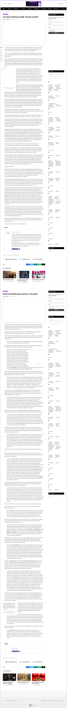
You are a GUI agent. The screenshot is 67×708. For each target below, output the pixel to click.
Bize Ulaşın (61, 700)
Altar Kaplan (57, 86)
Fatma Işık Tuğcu (51, 128)
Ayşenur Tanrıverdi (6, 19)
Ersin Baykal (50, 117)
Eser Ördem (50, 367)
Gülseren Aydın (57, 136)
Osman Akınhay (51, 180)
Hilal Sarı (57, 143)
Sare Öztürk (57, 203)
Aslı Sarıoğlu (50, 330)
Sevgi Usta (56, 197)
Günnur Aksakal (51, 137)
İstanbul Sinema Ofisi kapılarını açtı (23, 682)
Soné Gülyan (50, 196)
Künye (54, 700)
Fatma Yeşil (57, 130)
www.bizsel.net (14, 700)
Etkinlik (49, 8)
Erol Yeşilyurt (58, 119)
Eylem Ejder (57, 117)
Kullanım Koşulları (49, 700)
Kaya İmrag (58, 155)
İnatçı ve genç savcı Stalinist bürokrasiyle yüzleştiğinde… (8, 683)
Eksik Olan (5, 255)
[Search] (63, 9)
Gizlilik (57, 700)
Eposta (49, 27)
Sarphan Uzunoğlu (51, 445)
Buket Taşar (57, 341)
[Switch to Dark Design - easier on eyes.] (62, 8)
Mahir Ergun (58, 164)
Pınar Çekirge (50, 185)
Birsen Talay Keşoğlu (51, 98)
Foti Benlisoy (50, 130)
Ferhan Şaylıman (51, 129)
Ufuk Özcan (57, 217)
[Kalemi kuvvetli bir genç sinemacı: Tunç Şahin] (24, 310)
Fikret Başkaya (50, 127)
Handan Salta (50, 142)
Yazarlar (44, 8)
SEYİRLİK (29, 8)
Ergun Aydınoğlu (51, 119)
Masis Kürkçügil (51, 164)
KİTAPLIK (23, 8)
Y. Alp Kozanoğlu (15, 255)
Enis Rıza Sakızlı (58, 366)
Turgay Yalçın (50, 210)
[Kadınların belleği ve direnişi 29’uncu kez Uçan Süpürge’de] (38, 677)
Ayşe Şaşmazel (50, 87)
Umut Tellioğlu (50, 217)
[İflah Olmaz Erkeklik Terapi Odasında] (38, 274)
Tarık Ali (56, 457)
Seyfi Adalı (50, 197)
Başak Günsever (51, 342)
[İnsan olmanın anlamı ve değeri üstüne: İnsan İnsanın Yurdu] (24, 274)
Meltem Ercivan (50, 163)
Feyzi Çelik (58, 129)
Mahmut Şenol (57, 160)
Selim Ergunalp (50, 446)
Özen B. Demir (50, 178)
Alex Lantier (58, 87)
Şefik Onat (50, 244)
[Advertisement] (56, 52)
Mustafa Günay (25, 282)
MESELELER (16, 8)
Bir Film (4, 657)
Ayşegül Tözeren (51, 88)
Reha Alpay (57, 191)
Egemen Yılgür (50, 118)
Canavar (8, 657)
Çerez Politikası (43, 700)
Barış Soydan (50, 341)
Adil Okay (49, 89)
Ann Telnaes (57, 90)
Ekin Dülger (57, 118)
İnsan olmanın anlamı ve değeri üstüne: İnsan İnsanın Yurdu (22, 280)
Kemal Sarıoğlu (50, 155)
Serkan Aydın (57, 196)
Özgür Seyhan (58, 178)
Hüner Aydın (57, 142)
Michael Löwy (50, 166)
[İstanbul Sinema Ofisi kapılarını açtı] (24, 677)
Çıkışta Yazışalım (51, 106)
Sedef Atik (50, 204)
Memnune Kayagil (58, 165)
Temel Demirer (57, 210)
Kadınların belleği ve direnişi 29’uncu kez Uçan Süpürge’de (38, 683)
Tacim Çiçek (50, 209)
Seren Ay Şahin (58, 202)
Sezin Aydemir (58, 446)
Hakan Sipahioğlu (51, 144)
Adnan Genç (50, 86)
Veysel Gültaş (50, 222)
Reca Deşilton (50, 191)
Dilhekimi (49, 112)
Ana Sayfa (10, 8)
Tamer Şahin (50, 457)
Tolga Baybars (57, 209)
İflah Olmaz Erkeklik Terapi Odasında (38, 279)
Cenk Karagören (58, 105)
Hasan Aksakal (50, 143)
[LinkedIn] (2, 55)
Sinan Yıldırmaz (50, 202)
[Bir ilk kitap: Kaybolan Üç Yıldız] (9, 274)
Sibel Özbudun (57, 198)
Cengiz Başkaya (51, 105)
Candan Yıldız (50, 104)
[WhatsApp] (2, 60)
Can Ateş (56, 104)
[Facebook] (2, 50)
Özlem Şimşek (50, 179)
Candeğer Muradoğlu (51, 103)
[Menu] (3, 9)
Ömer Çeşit (10, 255)
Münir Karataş (5, 296)
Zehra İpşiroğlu (50, 233)
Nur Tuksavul (58, 171)
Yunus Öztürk (50, 473)
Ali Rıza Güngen (58, 88)
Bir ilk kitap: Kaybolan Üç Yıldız (8, 279)
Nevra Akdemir (50, 171)
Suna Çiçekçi (50, 203)
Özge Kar (57, 179)
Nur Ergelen (50, 172)
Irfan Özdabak (50, 150)
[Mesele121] (33, 4)
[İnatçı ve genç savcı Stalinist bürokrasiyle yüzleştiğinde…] (9, 677)
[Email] (2, 58)
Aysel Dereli (50, 90)
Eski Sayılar (55, 8)
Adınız (49, 20)
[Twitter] (2, 53)
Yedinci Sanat (5, 291)
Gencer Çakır (50, 136)
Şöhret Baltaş (56, 244)
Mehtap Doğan (58, 163)
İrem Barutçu (50, 238)
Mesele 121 (50, 160)
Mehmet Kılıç (50, 165)
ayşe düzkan (56, 89)
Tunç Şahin (12, 657)
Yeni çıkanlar (5, 14)
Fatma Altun (58, 127)
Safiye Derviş (50, 198)
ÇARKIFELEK (36, 8)
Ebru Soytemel (50, 366)
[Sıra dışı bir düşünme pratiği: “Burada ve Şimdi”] (24, 33)
